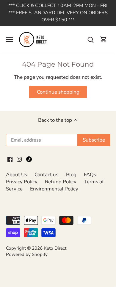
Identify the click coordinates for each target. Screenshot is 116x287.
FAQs (90, 174)
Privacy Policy (21, 181)
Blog (71, 174)
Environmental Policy (54, 188)
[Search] (90, 39)
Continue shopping (58, 92)
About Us (16, 174)
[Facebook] (9, 158)
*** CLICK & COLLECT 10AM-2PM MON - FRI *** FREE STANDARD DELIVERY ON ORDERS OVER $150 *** (58, 12)
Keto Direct (55, 248)
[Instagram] (19, 158)
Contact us (46, 174)
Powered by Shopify (27, 254)
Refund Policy (60, 181)
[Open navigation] (9, 39)
